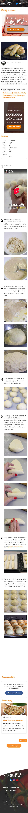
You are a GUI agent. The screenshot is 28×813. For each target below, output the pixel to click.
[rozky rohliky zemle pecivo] (15, 243)
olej (10, 145)
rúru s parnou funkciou (15, 547)
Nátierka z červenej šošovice (13, 720)
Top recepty (5, 787)
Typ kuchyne (21, 95)
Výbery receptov (14, 787)
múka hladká (12, 140)
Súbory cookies (10, 797)
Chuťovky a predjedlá (9, 93)
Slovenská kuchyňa (9, 97)
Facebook (17, 4)
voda (10, 144)
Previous (21, 740)
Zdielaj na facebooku (14, 693)
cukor (10, 151)
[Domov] (6, 3)
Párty (14, 95)
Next (25, 740)
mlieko (10, 142)
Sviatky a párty (7, 95)
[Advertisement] (14, 659)
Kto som (7, 794)
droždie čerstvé (13, 147)
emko (8, 63)
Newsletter (13, 790)
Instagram (14, 780)
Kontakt (14, 794)
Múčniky (23, 93)
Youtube (17, 780)
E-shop (6, 790)
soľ (9, 149)
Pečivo (18, 93)
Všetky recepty (14, 746)
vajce (10, 156)
